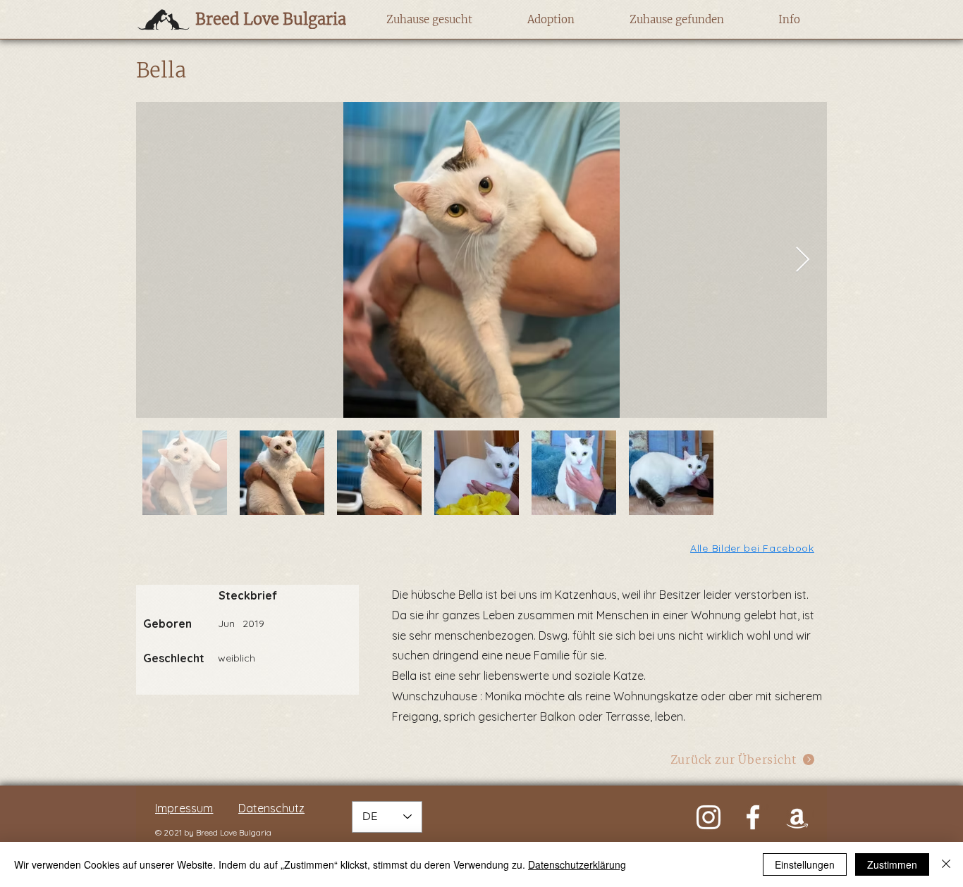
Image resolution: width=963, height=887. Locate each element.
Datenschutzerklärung (577, 864)
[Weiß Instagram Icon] (708, 817)
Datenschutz (271, 808)
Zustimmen (892, 864)
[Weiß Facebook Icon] (753, 817)
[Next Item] (803, 260)
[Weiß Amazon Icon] (797, 817)
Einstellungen (805, 864)
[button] (429, 19)
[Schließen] (946, 864)
